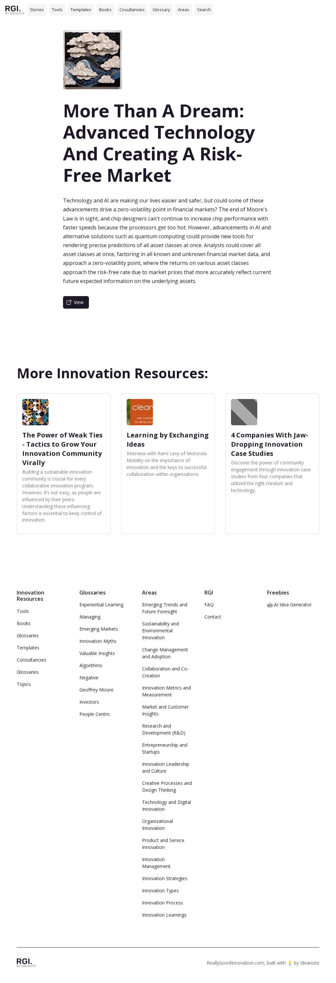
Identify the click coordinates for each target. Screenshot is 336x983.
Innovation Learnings (164, 915)
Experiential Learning (101, 604)
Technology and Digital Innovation (166, 805)
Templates (81, 9)
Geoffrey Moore (96, 690)
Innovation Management (156, 862)
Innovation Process (162, 903)
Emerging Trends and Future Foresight (164, 608)
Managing (89, 617)
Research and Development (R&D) (163, 729)
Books (105, 9)
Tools (57, 9)
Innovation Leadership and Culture (165, 767)
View (79, 302)
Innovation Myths (97, 641)
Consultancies (31, 660)
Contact (212, 617)
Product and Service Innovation (163, 843)
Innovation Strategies (164, 878)
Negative (88, 677)
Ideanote (309, 963)
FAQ (209, 604)
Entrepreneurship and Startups (164, 748)
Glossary (161, 9)
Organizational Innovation (157, 824)
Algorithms (90, 665)
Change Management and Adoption (165, 653)
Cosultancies (132, 9)
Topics (24, 684)
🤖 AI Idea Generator (289, 604)
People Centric (94, 714)
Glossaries (28, 635)
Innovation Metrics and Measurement (166, 691)
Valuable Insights (97, 653)
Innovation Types (160, 890)
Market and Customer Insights (165, 710)
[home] (15, 9)
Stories (37, 9)
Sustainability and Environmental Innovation (160, 630)
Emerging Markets (98, 629)
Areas (183, 9)
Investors (89, 702)
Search (204, 9)
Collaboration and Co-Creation (165, 672)
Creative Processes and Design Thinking (167, 786)
